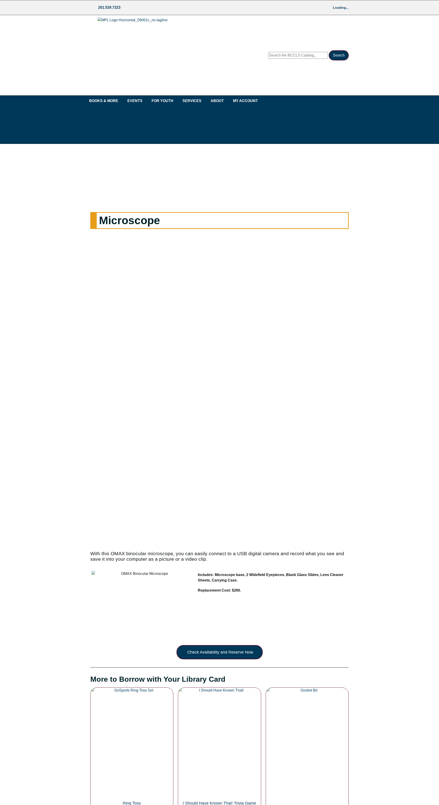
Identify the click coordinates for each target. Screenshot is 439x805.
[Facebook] (129, 7)
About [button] (217, 101)
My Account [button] (245, 101)
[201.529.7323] (93, 7)
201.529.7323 (109, 7)
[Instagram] (138, 7)
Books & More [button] (103, 101)
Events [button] (134, 101)
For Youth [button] (162, 101)
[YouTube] (147, 7)
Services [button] (191, 101)
